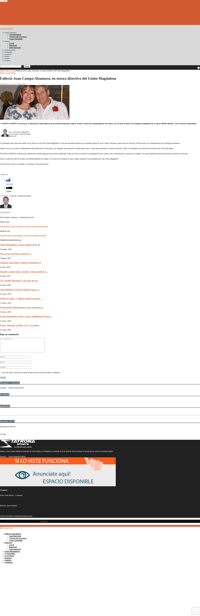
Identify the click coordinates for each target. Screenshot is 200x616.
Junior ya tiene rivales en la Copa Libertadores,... (18, 9)
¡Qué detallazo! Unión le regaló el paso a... (20, 289)
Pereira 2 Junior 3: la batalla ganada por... (15, 13)
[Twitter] (0, 24)
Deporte (7, 41)
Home (2, 71)
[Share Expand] (31, 196)
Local (11, 43)
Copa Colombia (15, 39)
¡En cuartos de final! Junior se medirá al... (15, 5)
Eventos (7, 56)
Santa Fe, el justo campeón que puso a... (14, 18)
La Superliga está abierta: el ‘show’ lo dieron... (17, 20)
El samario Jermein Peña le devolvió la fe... (15, 16)
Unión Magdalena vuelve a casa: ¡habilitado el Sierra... (26, 316)
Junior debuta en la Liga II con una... (13, 3)
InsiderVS (44, 521)
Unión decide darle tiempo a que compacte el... (22, 307)
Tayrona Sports (11, 84)
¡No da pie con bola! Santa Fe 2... (16, 254)
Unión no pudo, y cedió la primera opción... (20, 298)
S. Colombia (8, 52)
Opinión (7, 58)
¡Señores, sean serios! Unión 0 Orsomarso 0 (20, 262)
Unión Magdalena (10, 50)
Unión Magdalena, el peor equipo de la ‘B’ (20, 245)
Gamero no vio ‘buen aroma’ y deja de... (15, 11)
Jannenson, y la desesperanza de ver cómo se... (17, 22)
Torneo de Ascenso (18, 37)
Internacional (15, 48)
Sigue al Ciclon (10, 71)
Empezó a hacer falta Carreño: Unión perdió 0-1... (24, 271)
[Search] (0, 64)
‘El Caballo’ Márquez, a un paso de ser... (19, 280)
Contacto (7, 60)
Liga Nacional (15, 35)
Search (27, 66)
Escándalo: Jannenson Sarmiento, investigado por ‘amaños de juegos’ (25, 7)
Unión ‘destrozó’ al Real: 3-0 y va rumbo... (20, 325)
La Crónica (8, 54)
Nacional (13, 45)
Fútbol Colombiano (11, 32)
